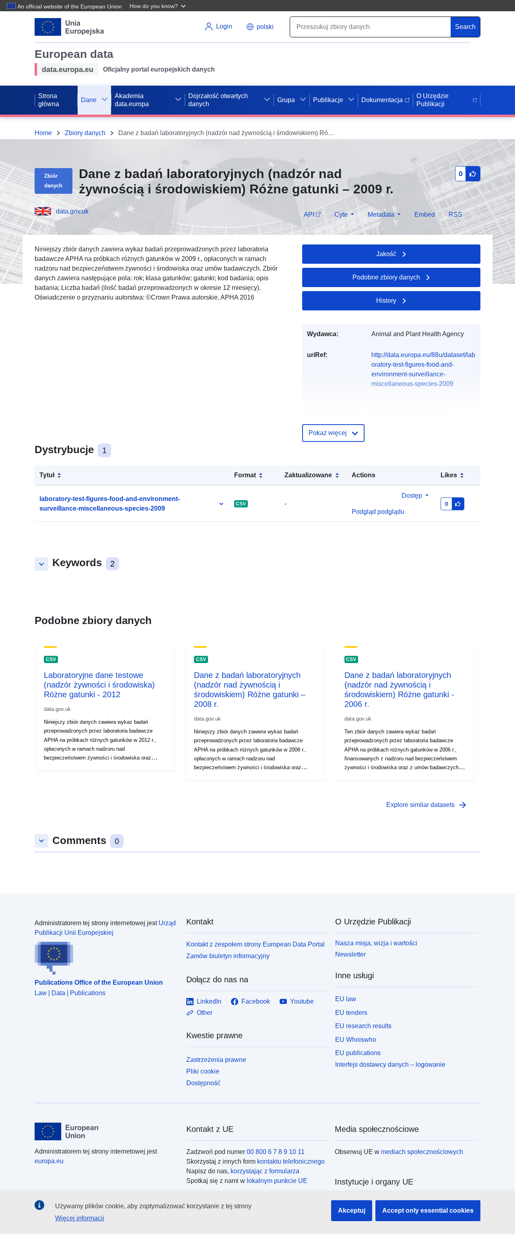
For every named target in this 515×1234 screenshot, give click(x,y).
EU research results (363, 1026)
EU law (345, 999)
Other (204, 1012)
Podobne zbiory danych (386, 277)
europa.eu (49, 1161)
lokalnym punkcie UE (277, 1180)
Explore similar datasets (427, 805)
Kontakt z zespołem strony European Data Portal (255, 944)
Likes (449, 475)
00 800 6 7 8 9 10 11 (276, 1151)
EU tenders (351, 1012)
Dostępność (203, 1083)
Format (245, 475)
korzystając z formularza (265, 1171)
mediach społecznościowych (422, 1151)
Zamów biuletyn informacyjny (228, 956)
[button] (158, 5)
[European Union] (106, 1131)
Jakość (386, 253)
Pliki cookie (202, 1071)
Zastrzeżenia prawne (216, 1059)
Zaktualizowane (308, 475)
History (386, 300)
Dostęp (412, 495)
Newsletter (350, 954)
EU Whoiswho (355, 1039)
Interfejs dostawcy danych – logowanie (390, 1064)
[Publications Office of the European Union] (106, 956)
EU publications (358, 1052)
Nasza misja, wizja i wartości (376, 943)
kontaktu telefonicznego (291, 1161)
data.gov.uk (72, 211)
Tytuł (46, 475)
